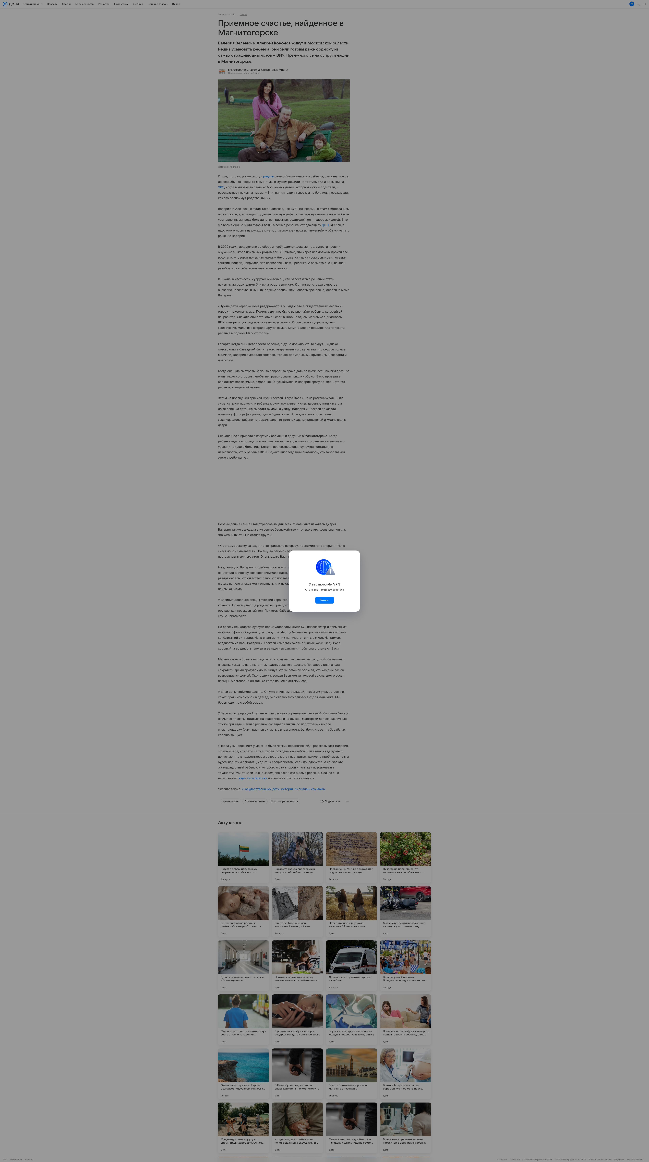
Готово (324, 600)
